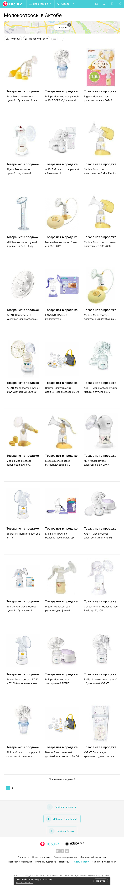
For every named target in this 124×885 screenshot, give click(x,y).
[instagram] (58, 851)
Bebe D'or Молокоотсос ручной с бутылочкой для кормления (21, 100)
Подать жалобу (81, 861)
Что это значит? (24, 882)
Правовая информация (20, 861)
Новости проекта (41, 857)
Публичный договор (45, 861)
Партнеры (64, 861)
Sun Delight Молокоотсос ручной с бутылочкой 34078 (21, 610)
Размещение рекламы (65, 857)
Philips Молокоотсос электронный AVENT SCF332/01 (57, 683)
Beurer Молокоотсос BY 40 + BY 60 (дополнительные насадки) (22, 683)
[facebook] (62, 851)
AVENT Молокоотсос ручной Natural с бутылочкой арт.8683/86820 (101, 391)
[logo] (13, 3)
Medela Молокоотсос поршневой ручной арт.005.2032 (18, 464)
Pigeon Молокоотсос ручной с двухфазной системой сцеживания (58, 610)
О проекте (23, 857)
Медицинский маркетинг (93, 857)
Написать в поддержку (104, 861)
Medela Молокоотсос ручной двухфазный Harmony (57, 464)
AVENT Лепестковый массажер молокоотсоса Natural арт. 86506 (21, 319)
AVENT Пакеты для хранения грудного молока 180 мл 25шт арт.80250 (100, 756)
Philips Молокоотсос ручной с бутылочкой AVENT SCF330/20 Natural (100, 683)
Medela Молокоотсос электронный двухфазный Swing (99, 319)
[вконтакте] (67, 851)
